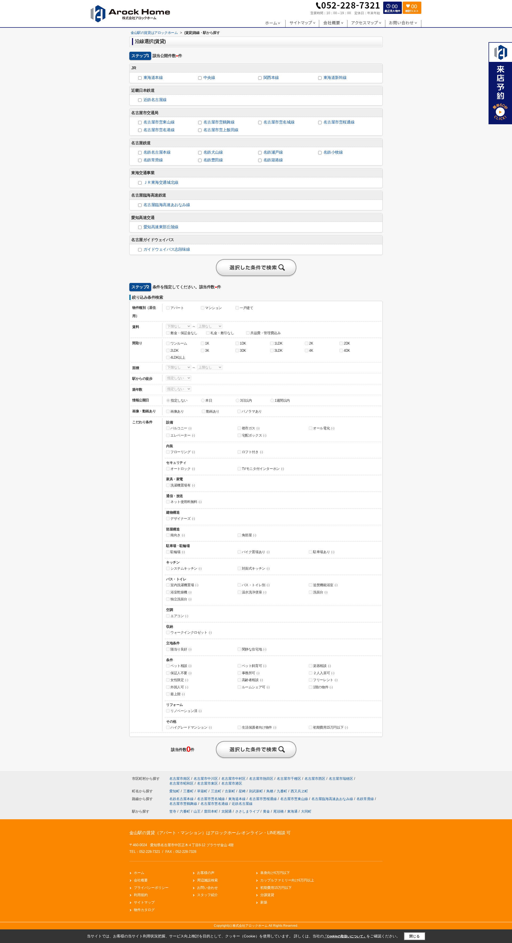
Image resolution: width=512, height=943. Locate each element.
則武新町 (256, 791)
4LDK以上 (177, 357)
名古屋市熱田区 (261, 779)
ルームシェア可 (256, 687)
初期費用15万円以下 (330, 727)
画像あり (177, 411)
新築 (263, 902)
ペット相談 (180, 666)
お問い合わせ (207, 888)
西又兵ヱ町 (299, 791)
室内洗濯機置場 (184, 585)
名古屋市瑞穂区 (341, 779)
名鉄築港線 (273, 160)
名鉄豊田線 (213, 160)
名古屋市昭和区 (181, 783)
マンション (213, 308)
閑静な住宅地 (254, 649)
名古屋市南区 (179, 779)
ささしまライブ (247, 811)
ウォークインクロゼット (191, 632)
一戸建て (246, 308)
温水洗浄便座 (254, 592)
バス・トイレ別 (256, 585)
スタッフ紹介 (207, 895)
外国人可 (179, 687)
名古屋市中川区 (206, 779)
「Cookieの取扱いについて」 (345, 936)
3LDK (278, 351)
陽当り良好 (180, 649)
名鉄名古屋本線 (157, 152)
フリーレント (325, 680)
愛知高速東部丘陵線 (160, 227)
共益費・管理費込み (265, 333)
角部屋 (249, 535)
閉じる (414, 936)
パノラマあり (252, 411)
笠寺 (172, 811)
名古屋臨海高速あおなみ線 (166, 205)
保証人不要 (180, 673)
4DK (347, 351)
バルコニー (180, 428)
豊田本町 (211, 811)
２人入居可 (323, 673)
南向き (177, 535)
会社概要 (141, 880)
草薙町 (203, 791)
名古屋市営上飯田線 (220, 130)
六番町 (185, 811)
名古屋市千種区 (289, 779)
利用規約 (141, 895)
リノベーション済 (186, 711)
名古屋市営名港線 (159, 130)
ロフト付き (252, 452)
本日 (208, 400)
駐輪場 (177, 552)
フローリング (182, 452)
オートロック (182, 469)
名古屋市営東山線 (159, 122)
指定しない (179, 400)
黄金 (266, 811)
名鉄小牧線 (333, 152)
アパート (177, 308)
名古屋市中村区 (233, 779)
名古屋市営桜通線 (339, 122)
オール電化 (323, 428)
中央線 (209, 77)
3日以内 (246, 400)
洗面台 (320, 592)
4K (311, 351)
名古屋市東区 (207, 783)
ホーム (139, 873)
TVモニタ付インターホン (263, 469)
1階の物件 (323, 687)
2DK (347, 343)
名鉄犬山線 (213, 152)
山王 (197, 811)
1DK (243, 343)
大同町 (306, 811)
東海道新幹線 (335, 77)
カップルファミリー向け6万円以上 (287, 880)
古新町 (230, 791)
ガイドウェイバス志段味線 (166, 249)
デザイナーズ (182, 519)
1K (207, 343)
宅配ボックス (254, 435)
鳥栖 (270, 791)
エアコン (179, 616)
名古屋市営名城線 (279, 122)
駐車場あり (323, 552)
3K (207, 351)
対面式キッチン (256, 568)
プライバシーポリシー (151, 888)
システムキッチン (186, 568)
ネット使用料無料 (186, 502)
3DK (243, 351)
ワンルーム (178, 343)
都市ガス (250, 428)
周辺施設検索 (207, 880)
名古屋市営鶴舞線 (219, 122)
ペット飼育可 (254, 666)
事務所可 (250, 673)
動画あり (212, 411)
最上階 (177, 694)
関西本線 (271, 77)
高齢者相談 (252, 680)
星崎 (243, 791)
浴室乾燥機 (180, 592)
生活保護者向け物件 (259, 727)
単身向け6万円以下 (275, 873)
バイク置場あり (256, 552)
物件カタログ (144, 910)
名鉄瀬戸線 (273, 152)
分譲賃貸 (267, 895)
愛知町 (175, 791)
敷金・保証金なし (183, 333)
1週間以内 (282, 400)
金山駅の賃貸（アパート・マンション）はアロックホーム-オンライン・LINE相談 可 (210, 832)
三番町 (189, 791)
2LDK (174, 351)
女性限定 (179, 680)
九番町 (282, 791)
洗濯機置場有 (182, 485)
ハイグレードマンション (191, 727)
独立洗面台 (180, 599)
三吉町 (216, 791)
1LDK (278, 343)
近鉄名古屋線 (155, 100)
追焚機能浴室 (325, 585)
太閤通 (226, 811)
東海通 (292, 811)
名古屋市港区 (231, 783)
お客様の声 (205, 873)
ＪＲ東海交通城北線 (160, 182)
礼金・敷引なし (222, 333)
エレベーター (182, 435)
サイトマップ (144, 902)
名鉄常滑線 (153, 160)
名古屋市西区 (315, 779)
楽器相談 (322, 666)
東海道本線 (153, 77)
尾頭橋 (278, 811)
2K (311, 343)
